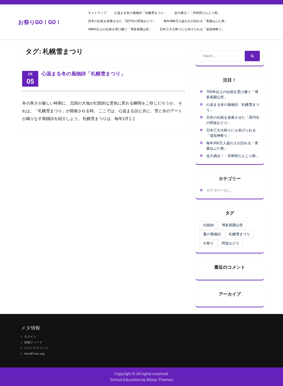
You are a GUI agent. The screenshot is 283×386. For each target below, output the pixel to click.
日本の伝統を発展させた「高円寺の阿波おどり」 (122, 21)
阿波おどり (230, 243)
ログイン (30, 336)
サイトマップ (97, 13)
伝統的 (208, 225)
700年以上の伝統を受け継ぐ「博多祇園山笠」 (120, 29)
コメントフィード (36, 348)
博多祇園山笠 (232, 225)
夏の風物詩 (212, 234)
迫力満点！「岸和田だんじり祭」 (197, 13)
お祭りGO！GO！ (39, 22)
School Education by (141, 379)
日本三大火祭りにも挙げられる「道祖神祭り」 (192, 29)
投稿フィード (33, 342)
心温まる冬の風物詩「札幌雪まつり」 (140, 13)
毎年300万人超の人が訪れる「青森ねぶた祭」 (196, 21)
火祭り (208, 243)
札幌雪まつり (239, 234)
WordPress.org (34, 353)
